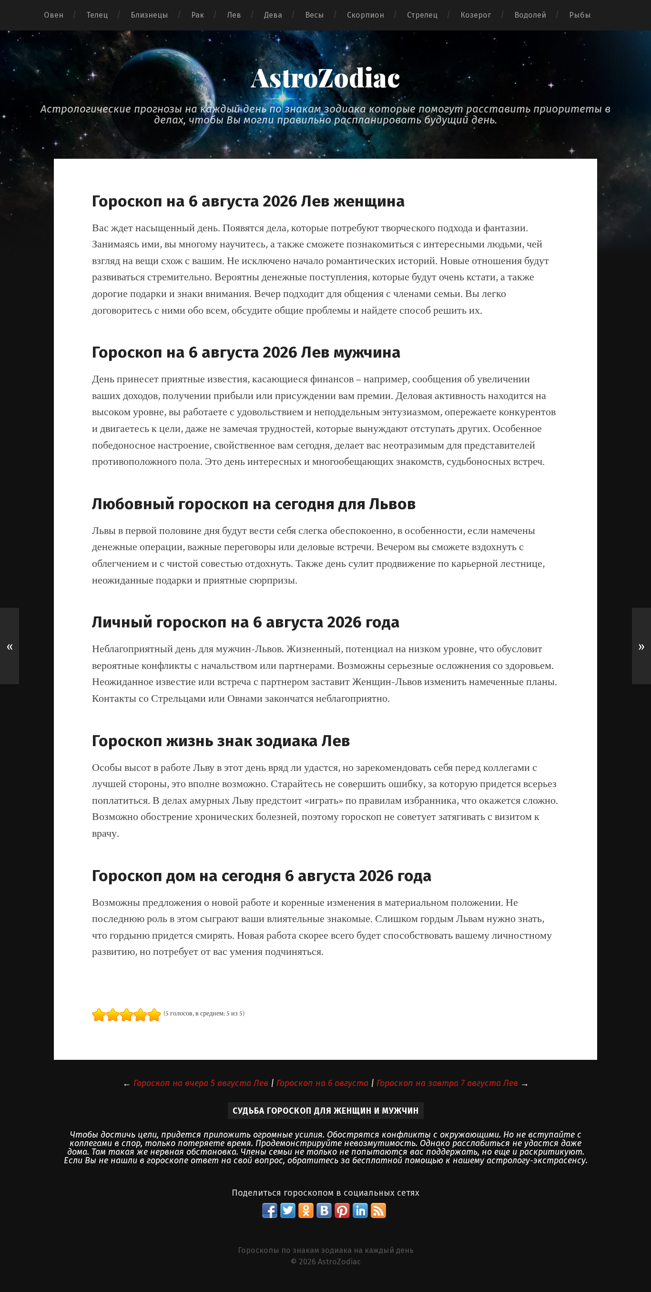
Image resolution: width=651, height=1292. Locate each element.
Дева (273, 15)
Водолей (530, 15)
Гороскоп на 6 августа (322, 1083)
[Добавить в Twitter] (287, 1210)
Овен (53, 15)
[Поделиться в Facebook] (269, 1210)
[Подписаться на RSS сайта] (378, 1210)
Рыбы (580, 15)
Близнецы (149, 15)
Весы (314, 15)
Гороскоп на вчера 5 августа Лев (200, 1083)
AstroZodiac (325, 77)
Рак (197, 15)
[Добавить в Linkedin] (360, 1210)
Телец (97, 15)
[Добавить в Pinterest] (342, 1210)
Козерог (475, 15)
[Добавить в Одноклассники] (306, 1210)
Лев (234, 15)
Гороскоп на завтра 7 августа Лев (447, 1083)
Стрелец (422, 15)
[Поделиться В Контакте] (324, 1210)
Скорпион (365, 15)
